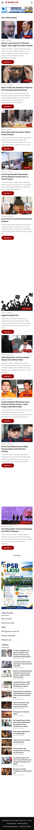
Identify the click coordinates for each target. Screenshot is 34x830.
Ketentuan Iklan (22, 823)
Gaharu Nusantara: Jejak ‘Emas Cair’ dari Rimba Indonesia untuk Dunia (21, 704)
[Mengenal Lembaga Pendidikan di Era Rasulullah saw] (6, 771)
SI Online (29, 820)
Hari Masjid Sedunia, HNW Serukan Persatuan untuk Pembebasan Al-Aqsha (21, 684)
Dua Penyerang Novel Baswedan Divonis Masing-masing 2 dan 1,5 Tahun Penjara (14, 176)
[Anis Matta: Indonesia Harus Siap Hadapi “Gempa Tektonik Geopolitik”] (6, 664)
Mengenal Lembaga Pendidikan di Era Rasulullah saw (22, 771)
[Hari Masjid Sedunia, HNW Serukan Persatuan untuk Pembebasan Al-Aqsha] (6, 684)
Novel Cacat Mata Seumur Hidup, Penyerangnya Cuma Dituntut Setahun (14, 449)
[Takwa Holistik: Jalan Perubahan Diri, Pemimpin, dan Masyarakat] (6, 751)
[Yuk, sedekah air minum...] (17, 10)
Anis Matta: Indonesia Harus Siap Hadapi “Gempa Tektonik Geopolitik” (22, 664)
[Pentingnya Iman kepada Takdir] (6, 714)
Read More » (8, 62)
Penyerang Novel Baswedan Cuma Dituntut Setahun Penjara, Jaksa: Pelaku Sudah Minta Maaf (15, 404)
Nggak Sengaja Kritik (9, 315)
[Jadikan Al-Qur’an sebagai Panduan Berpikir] (6, 742)
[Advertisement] (17, 265)
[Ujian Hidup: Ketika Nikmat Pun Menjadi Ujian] (6, 734)
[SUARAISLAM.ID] (12, 2)
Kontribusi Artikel (25, 826)
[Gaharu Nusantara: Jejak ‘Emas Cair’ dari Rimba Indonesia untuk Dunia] (6, 705)
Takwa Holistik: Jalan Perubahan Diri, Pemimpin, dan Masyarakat (21, 750)
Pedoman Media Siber (10, 826)
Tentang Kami (11, 823)
